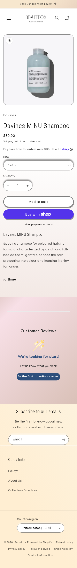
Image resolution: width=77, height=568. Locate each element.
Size (6, 157)
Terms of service (40, 549)
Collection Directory (22, 490)
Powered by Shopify (39, 542)
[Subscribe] (64, 440)
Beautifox (21, 542)
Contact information (40, 555)
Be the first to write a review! (38, 376)
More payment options (38, 224)
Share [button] (11, 279)
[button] (8, 17)
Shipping (8, 141)
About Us (15, 480)
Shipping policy (63, 549)
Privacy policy (16, 549)
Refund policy (64, 542)
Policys (13, 471)
